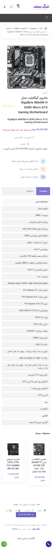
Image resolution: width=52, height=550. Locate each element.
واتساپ (27, 510)
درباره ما (32, 504)
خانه (38, 504)
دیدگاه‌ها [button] (30, 191)
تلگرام (39, 510)
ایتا (7, 510)
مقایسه (23, 144)
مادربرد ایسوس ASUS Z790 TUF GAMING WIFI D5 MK (13, 464)
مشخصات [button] (43, 191)
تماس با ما (23, 504)
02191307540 (21, 148)
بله (16, 510)
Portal (14, 529)
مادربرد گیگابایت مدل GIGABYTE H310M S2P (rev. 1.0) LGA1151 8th (39, 465)
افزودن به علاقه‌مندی (23, 137)
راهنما (16, 504)
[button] (18, 6)
